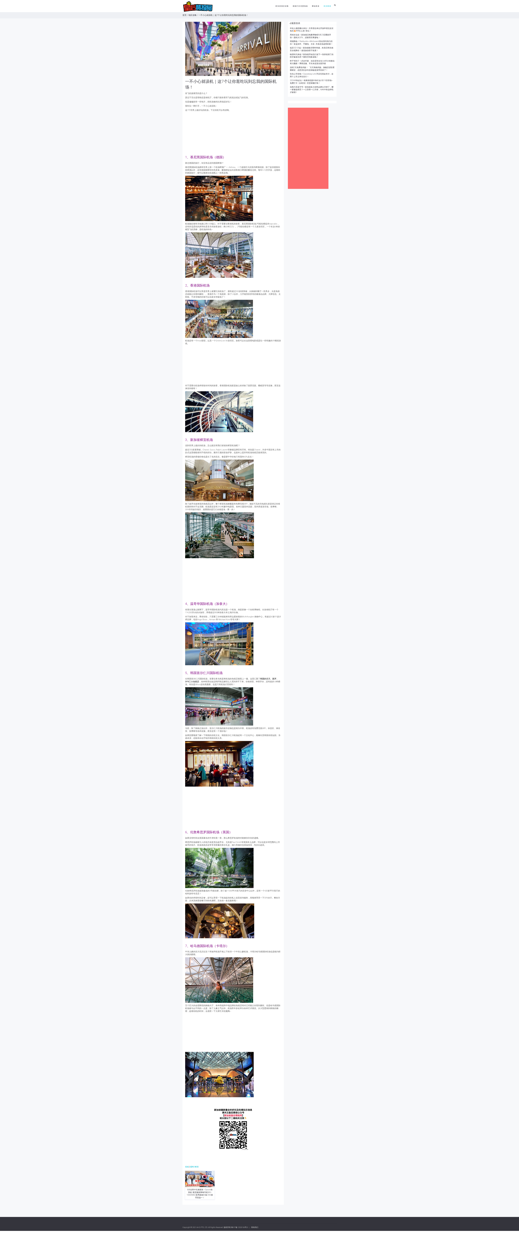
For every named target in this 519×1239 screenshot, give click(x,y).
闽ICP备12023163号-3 (239, 1227)
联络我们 (254, 1227)
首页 (184, 15)
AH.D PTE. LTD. (202, 1227)
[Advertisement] (233, 132)
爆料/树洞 (194, 1167)
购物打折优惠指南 (300, 6)
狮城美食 (316, 6)
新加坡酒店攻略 (282, 6)
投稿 (187, 1167)
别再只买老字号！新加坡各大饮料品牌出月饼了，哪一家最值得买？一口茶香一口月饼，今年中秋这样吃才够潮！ (311, 89)
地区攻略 (192, 15)
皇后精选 (327, 6)
